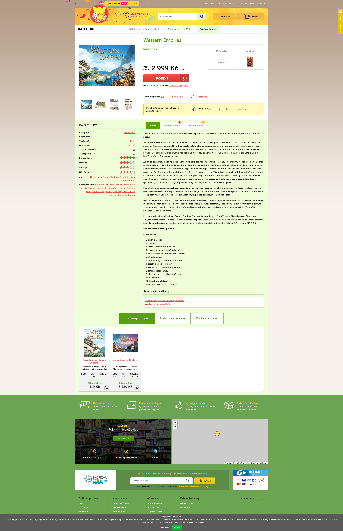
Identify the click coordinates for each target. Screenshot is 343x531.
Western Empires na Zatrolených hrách (164, 300)
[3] (127, 163)
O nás (81, 503)
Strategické (173, 29)
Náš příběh (210, 3)
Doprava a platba (246, 3)
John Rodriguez (127, 180)
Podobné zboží (207, 318)
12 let (132, 141)
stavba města (128, 191)
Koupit (162, 78)
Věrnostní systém (154, 503)
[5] (127, 158)
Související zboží (137, 318)
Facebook (83, 511)
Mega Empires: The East (125, 360)
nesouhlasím (165, 527)
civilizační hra (112, 184)
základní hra (129, 132)
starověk (117, 191)
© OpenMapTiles (238, 463)
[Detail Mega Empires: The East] (125, 343)
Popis (153, 125)
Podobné (196, 124)
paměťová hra (128, 188)
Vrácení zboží (186, 503)
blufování (100, 184)
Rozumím (177, 527)
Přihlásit (225, 16)
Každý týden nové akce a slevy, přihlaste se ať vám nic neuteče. (172, 473)
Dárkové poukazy (154, 507)
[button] (217, 433)
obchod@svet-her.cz (236, 109)
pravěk (108, 191)
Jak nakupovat (119, 507)
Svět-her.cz (134, 29)
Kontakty (261, 3)
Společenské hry (153, 29)
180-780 (131, 145)
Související (172, 124)
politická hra (98, 191)
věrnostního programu (178, 85)
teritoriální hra (116, 195)
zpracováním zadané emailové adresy (193, 487)
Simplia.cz (260, 498)
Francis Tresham (111, 177)
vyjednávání (129, 195)
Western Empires (208, 29)
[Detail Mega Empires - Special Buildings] (94, 343)
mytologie (102, 188)
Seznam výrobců (226, 3)
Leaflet (229, 463)
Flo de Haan (96, 177)
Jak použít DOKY (154, 511)
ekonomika (125, 184)
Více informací (199, 522)
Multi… (189, 29)
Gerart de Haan (127, 177)
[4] (127, 173)
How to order (119, 511)
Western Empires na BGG (157, 304)
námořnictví (114, 188)
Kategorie (87, 29)
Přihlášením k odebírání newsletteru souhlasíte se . (173, 487)
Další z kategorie (172, 318)
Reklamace (185, 507)
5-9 (133, 136)
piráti (88, 191)
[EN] (134, 149)
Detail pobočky (123, 438)
